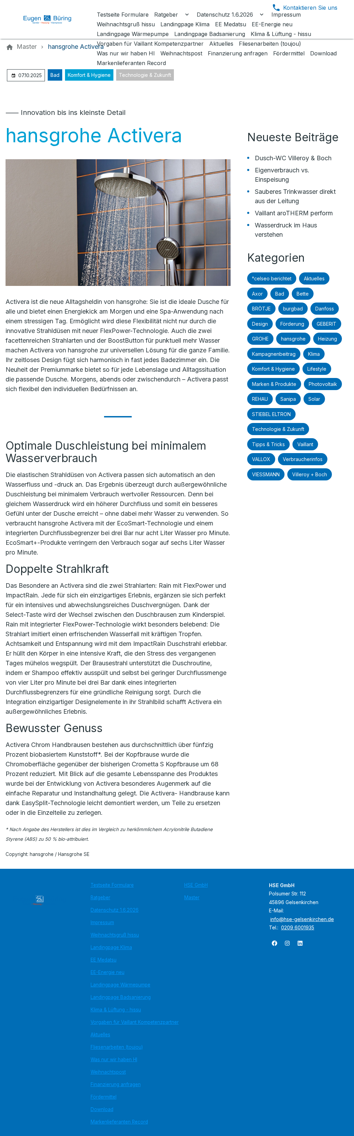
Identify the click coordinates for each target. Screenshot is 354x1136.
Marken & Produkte (274, 384)
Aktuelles (314, 278)
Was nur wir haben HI (114, 1059)
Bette (303, 294)
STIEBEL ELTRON (271, 414)
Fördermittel (104, 1097)
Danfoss (324, 309)
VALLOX (261, 459)
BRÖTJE (261, 309)
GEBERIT (326, 324)
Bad (54, 75)
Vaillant (305, 444)
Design (260, 324)
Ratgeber (100, 897)
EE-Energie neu (107, 972)
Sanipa (288, 399)
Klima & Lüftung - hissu (116, 1009)
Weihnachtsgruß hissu (115, 935)
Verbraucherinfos (303, 459)
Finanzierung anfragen (116, 1084)
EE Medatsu (104, 960)
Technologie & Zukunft (145, 75)
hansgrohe (293, 339)
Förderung (292, 324)
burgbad (293, 309)
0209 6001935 (297, 927)
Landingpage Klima (111, 947)
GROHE (260, 339)
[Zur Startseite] (52, 19)
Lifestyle (316, 369)
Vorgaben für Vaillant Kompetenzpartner (135, 1022)
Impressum (102, 922)
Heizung (327, 339)
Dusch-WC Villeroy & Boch (293, 158)
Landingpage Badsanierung (121, 997)
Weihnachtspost (108, 1072)
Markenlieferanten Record (119, 1122)
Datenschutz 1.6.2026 (115, 910)
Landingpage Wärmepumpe (120, 985)
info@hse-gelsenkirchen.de (302, 919)
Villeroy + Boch (309, 474)
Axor (257, 294)
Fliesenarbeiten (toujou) (117, 1047)
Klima (314, 354)
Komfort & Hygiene (89, 75)
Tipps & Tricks (268, 444)
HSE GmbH (196, 885)
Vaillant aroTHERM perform (294, 213)
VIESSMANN (266, 474)
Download (102, 1109)
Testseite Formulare (112, 885)
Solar (314, 399)
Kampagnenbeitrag (274, 354)
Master (191, 897)
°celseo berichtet (271, 278)
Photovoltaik (323, 384)
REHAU (260, 399)
